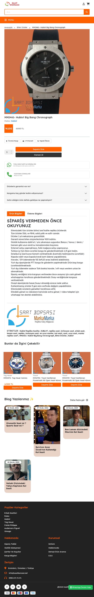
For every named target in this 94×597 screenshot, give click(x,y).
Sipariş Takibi (10, 544)
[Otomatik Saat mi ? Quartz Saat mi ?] (17, 412)
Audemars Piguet (12, 528)
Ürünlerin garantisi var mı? (19, 186)
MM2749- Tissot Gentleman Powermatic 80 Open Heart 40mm (76, 379)
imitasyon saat (67, 331)
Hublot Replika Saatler (30, 331)
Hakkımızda (53, 548)
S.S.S (50, 556)
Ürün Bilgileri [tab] (15, 213)
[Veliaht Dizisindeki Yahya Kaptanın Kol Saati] (17, 470)
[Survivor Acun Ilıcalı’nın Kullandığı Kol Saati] (47, 424)
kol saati (58, 333)
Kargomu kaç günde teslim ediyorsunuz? (25, 193)
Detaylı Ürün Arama (57, 552)
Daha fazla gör (77, 400)
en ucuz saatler (46, 333)
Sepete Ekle (38, 149)
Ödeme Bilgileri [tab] (34, 213)
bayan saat (12, 333)
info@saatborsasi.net (18, 573)
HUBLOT (44, 331)
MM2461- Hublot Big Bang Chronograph (36, 336)
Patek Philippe (10, 525)
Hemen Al (38, 155)
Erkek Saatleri (10, 513)
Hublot (14, 121)
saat (65, 333)
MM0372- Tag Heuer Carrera (15, 378)
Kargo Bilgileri (10, 556)
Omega (7, 531)
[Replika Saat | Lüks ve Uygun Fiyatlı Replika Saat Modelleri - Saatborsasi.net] (12, 4)
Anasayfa (8, 27)
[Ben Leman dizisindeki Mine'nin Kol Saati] (76, 415)
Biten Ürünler (22, 27)
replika (21, 333)
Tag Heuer (8, 375)
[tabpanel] (47, 277)
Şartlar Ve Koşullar (12, 552)
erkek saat (79, 331)
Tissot (35, 375)
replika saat (54, 331)
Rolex (6, 516)
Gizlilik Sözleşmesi (12, 548)
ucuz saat (72, 333)
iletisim (51, 544)
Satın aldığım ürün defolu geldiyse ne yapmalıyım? (29, 200)
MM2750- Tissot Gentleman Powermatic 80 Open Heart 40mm (47, 379)
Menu (11, 20)
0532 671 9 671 (15, 578)
